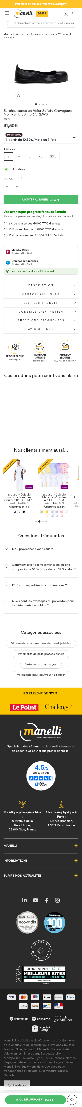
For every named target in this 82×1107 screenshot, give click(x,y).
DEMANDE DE (42, 14)
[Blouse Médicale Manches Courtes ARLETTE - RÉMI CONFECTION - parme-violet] (56, 512)
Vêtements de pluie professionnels (41, 654)
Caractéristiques (41, 294)
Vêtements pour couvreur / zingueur (41, 674)
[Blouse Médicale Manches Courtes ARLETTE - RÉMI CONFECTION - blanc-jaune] (47, 516)
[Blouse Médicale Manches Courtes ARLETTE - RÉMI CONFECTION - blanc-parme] (56, 516)
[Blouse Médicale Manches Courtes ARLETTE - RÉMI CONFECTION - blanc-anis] (66, 512)
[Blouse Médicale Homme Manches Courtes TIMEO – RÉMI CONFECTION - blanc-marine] (14, 512)
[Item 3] (43, 521)
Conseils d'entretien (41, 311)
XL (40, 156)
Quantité (13, 179)
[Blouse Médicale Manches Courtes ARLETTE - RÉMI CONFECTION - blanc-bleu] (51, 516)
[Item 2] (39, 521)
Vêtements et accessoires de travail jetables (41, 643)
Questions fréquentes (41, 320)
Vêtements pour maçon (41, 664)
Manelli (8, 34)
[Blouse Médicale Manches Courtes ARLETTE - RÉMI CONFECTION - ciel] (51, 512)
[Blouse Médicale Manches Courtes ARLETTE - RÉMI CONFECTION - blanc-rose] (61, 516)
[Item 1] (36, 521)
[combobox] (41, 23)
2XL (53, 156)
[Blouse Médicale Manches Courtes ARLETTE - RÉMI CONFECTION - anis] (42, 512)
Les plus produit (41, 303)
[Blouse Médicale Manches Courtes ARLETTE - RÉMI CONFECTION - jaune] (47, 512)
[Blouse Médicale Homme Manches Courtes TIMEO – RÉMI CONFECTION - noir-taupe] (24, 512)
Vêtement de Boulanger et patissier (35, 34)
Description (41, 285)
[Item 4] (46, 521)
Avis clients (41, 329)
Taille (10, 149)
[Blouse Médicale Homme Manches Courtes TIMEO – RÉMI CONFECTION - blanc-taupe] (19, 512)
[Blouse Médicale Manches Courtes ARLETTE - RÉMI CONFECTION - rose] (61, 512)
